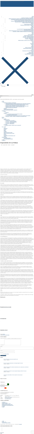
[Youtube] (3, 5)
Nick (1, 144)
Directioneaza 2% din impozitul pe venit (7, 405)
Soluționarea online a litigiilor (6, 422)
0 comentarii (12, 144)
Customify (20, 424)
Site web (1, 352)
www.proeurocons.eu (8, 398)
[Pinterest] (3, 6)
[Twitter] (3, 4)
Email (1, 350)
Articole (9, 144)
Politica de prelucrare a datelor (6, 403)
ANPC (3, 421)
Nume (1, 346)
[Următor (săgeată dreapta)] (1, 433)
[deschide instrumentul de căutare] (14, 83)
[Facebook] (3, 3)
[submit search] (8, 85)
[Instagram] (3, 5)
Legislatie (3, 406)
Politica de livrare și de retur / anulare (7, 404)
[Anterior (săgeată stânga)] (0, 433)
